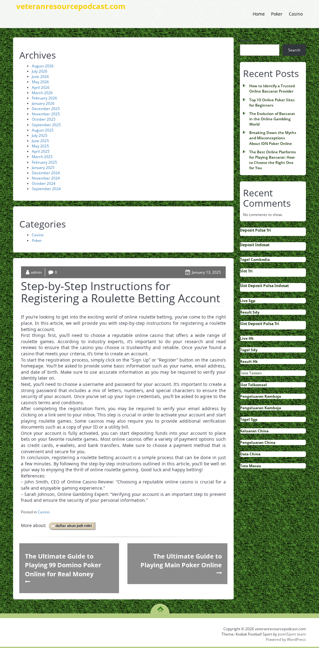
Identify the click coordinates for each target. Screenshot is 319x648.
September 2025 (46, 124)
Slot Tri (246, 271)
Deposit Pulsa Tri (255, 230)
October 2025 (43, 119)
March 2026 (42, 92)
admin (36, 272)
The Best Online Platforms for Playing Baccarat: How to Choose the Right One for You (272, 159)
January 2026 (43, 103)
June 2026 (40, 76)
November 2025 (46, 114)
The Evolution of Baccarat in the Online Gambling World (272, 119)
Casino (296, 14)
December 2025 (46, 108)
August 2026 (43, 66)
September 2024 (46, 188)
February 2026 (44, 98)
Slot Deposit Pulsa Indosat (264, 285)
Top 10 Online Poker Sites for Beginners (272, 102)
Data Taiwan (251, 373)
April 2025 (41, 151)
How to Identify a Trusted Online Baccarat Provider (272, 88)
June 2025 (40, 140)
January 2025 (43, 167)
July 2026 (39, 71)
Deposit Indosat (254, 244)
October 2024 (43, 183)
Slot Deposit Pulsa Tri (259, 323)
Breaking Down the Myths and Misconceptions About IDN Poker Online (272, 138)
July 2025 (39, 135)
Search (246, 40)
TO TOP (160, 607)
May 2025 (40, 146)
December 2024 (46, 172)
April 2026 (41, 87)
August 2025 (43, 130)
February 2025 (44, 162)
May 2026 (40, 81)
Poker (277, 14)
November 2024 (46, 178)
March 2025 (42, 156)
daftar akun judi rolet (73, 526)
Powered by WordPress (286, 639)
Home (259, 14)
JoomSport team (292, 634)
